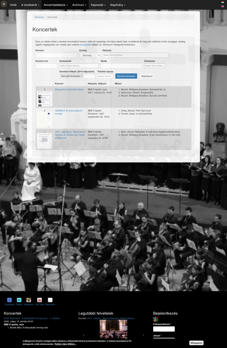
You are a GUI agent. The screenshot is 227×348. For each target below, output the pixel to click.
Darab (104, 60)
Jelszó (157, 335)
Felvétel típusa (105, 71)
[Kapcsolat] (50, 299)
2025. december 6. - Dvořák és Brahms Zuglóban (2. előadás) (72, 318)
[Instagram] (28, 299)
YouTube (39, 304)
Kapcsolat (97, 5)
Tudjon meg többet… (65, 343)
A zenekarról (29, 5)
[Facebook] (9, 299)
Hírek (13, 5)
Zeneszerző (65, 60)
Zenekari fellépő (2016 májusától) (76, 71)
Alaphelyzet (147, 76)
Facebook (9, 304)
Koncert (40, 50)
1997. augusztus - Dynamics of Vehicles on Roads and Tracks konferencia (70, 134)
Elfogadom (196, 343)
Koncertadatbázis (55, 5)
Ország (83, 50)
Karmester (149, 60)
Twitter (19, 304)
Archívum (78, 5)
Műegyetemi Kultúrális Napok (69, 89)
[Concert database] (222, 6)
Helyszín (107, 50)
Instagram (29, 304)
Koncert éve (42, 60)
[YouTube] (39, 299)
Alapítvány (117, 5)
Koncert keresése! (126, 76)
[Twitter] (19, 299)
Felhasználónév (162, 324)
